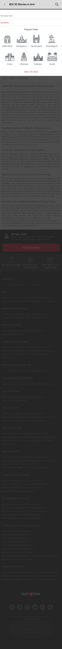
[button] (4, 4)
